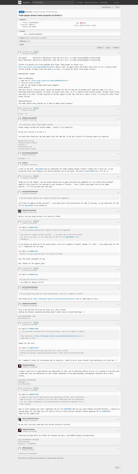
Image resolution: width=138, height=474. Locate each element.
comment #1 (33, 274)
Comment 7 (26, 212)
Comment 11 (26, 305)
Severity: (87, 25)
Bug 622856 (28, 12)
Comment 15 (26, 420)
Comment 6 (26, 193)
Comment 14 (26, 390)
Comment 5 (26, 178)
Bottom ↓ (101, 47)
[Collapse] (118, 52)
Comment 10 (26, 289)
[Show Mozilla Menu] (19, 2)
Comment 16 (26, 431)
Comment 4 (26, 164)
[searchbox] (53, 2)
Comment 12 (26, 324)
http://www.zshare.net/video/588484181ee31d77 (36, 67)
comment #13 (33, 394)
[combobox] (53, 2)
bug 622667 (39, 169)
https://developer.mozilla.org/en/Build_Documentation (54, 299)
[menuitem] (79, 2)
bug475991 (67, 409)
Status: (26, 34)
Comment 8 (26, 223)
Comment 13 (26, 367)
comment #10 (33, 328)
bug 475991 (90, 171)
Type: (77, 23)
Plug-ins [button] (32, 24)
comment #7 (33, 251)
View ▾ (117, 7)
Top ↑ (117, 467)
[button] (116, 2)
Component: (24, 24)
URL (28, 41)
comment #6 (33, 227)
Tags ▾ (108, 47)
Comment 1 (26, 120)
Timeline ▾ (116, 47)
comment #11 (33, 348)
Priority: (76, 25)
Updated (25, 110)
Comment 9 (26, 270)
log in (27, 458)
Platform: (25, 26)
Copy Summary (106, 7)
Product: (25, 22)
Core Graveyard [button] (34, 22)
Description (26, 53)
